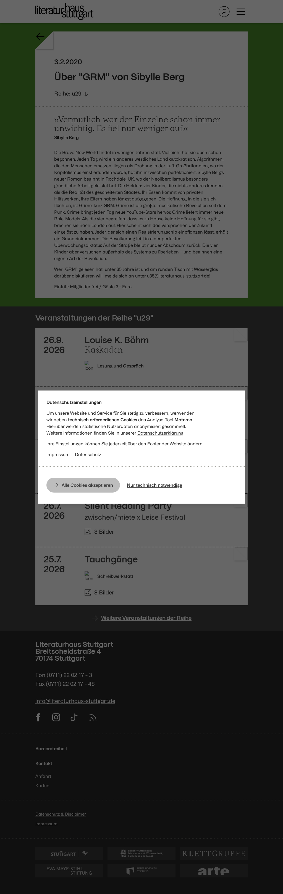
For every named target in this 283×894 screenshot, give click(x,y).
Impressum (58, 454)
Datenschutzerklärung (160, 432)
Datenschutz (88, 454)
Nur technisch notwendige (154, 485)
